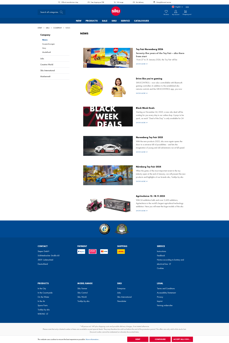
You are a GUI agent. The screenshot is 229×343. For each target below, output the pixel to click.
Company (45, 34)
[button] (161, 64)
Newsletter (121, 301)
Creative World (46, 64)
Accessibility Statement (166, 292)
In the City (42, 288)
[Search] (60, 12)
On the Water (43, 297)
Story (44, 48)
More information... (93, 339)
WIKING (42, 313)
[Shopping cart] (185, 11)
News (45, 40)
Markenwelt (45, 76)
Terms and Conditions (166, 288)
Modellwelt (46, 52)
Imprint (159, 301)
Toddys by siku (44, 309)
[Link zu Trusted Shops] (104, 229)
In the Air (41, 301)
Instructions (161, 251)
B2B (187, 7)
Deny (137, 339)
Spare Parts (43, 305)
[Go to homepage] (114, 11)
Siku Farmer (82, 288)
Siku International (47, 70)
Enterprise (121, 288)
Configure (160, 339)
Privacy (160, 297)
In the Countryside (45, 292)
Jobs (42, 58)
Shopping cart (186, 14)
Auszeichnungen (48, 44)
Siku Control (82, 292)
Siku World (82, 297)
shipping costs (104, 326)
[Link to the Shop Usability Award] (122, 229)
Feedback (161, 255)
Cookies (160, 268)
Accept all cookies (183, 339)
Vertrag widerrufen (165, 305)
